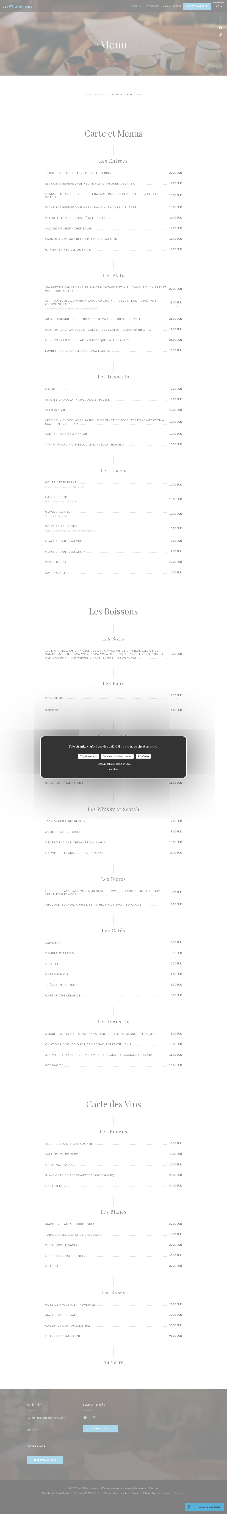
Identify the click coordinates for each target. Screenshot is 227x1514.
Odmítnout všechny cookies (117, 756)
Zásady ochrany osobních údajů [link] (114, 764)
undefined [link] (114, 769)
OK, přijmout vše (88, 756)
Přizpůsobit (143, 756)
